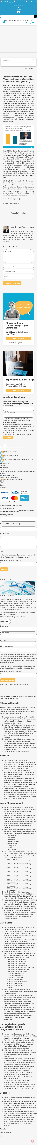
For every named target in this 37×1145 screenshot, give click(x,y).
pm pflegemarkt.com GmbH (13, 479)
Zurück (25, 68)
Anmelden (18, 9)
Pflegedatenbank (18, 5)
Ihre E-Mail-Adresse (9, 412)
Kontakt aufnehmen (27, 511)
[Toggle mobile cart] (26, 23)
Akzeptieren (3, 1129)
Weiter (31, 68)
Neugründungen (5, 476)
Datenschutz (26, 418)
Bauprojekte (4, 467)
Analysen (3, 465)
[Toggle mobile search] (30, 23)
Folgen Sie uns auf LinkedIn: (9, 477)
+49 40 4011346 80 (21, 1)
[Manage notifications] (32, 1141)
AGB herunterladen (6, 1132)
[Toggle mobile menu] (33, 23)
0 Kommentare (14, 203)
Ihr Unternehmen (8, 405)
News (12, 476)
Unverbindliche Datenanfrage (9, 511)
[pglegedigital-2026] (18, 294)
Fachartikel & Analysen (17, 471)
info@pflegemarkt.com (8, 1)
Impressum (3, 502)
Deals (2, 469)
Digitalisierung (4, 471)
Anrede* (2, 621)
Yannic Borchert (28, 227)
